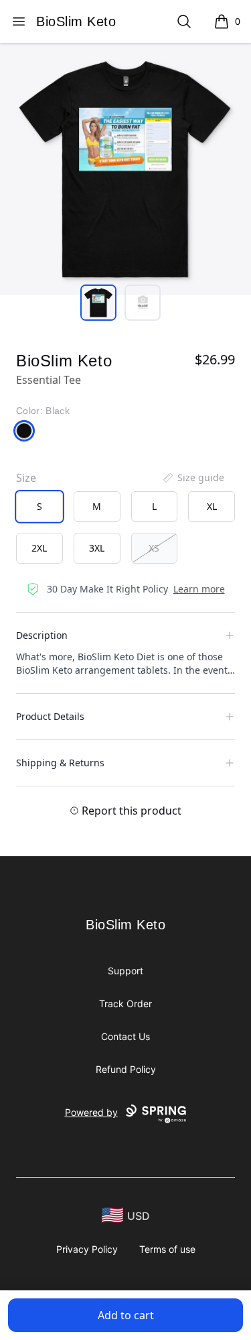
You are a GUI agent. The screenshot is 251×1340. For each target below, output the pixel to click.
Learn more (199, 588)
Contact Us (125, 1036)
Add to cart (126, 1315)
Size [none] (26, 477)
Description (42, 635)
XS (154, 548)
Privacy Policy (87, 1249)
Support (125, 970)
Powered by (91, 1112)
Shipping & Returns (60, 762)
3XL (96, 548)
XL (212, 506)
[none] (192, 477)
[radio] (39, 506)
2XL (39, 548)
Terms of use (167, 1249)
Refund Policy (126, 1069)
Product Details (50, 716)
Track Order (125, 1003)
